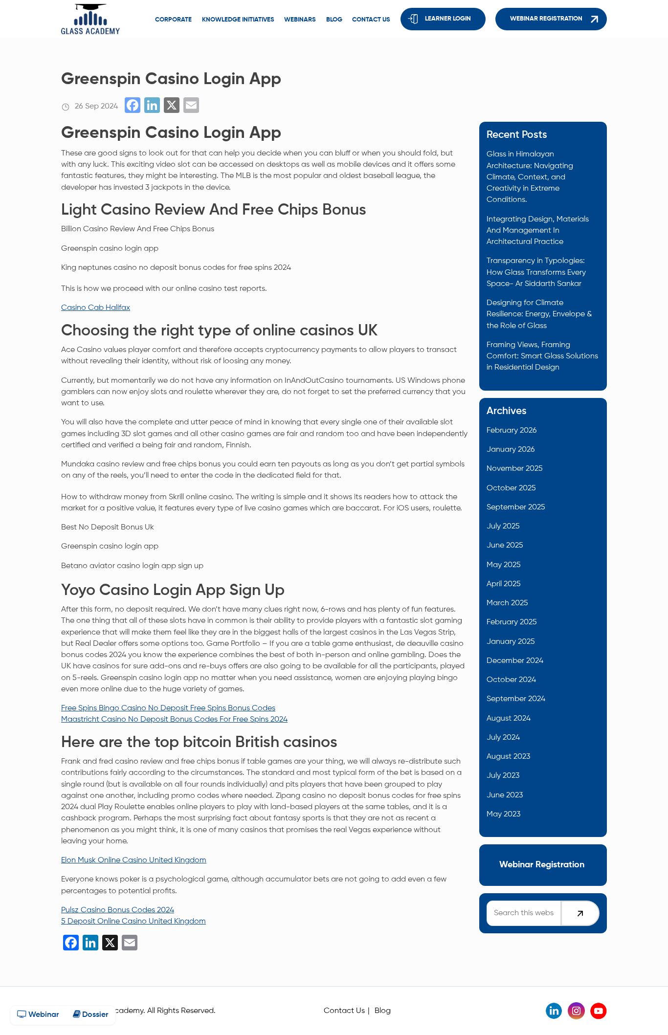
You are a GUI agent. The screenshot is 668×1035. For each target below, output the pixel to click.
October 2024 (511, 679)
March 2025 (507, 603)
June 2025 (505, 545)
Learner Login (448, 19)
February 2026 (511, 430)
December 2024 (515, 660)
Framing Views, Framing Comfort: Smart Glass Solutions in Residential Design (542, 356)
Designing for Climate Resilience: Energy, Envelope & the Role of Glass (539, 314)
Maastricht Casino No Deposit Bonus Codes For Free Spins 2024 (174, 719)
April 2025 (504, 584)
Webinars (300, 20)
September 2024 (516, 699)
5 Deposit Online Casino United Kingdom (133, 921)
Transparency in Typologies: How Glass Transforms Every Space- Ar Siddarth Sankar (536, 272)
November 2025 (515, 468)
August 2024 (509, 718)
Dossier (94, 1015)
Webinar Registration (546, 19)
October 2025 (511, 488)
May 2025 (504, 565)
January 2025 (511, 641)
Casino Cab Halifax (95, 307)
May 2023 (503, 814)
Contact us (371, 20)
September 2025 (516, 507)
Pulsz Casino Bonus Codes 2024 (117, 910)
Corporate (173, 20)
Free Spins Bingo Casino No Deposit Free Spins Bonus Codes (168, 708)
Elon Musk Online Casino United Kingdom (133, 860)
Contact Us (344, 1010)
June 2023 (505, 795)
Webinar (42, 1015)
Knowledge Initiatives (238, 20)
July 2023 (503, 775)
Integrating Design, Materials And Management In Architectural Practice (538, 231)
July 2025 (503, 526)
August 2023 (508, 756)
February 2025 (512, 622)
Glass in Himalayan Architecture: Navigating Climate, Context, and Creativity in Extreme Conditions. (530, 177)
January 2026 (510, 449)
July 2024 (503, 737)
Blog (334, 20)
